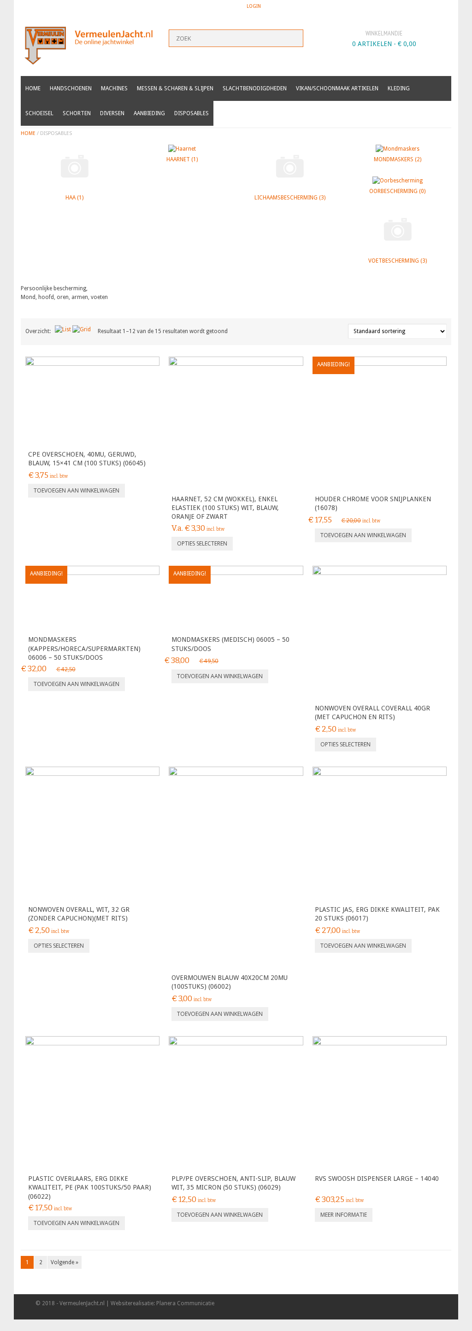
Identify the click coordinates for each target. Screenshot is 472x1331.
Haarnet (182, 159)
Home (33, 88)
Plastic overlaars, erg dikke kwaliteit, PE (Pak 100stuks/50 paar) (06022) (89, 1187)
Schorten (77, 113)
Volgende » (64, 1262)
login (254, 6)
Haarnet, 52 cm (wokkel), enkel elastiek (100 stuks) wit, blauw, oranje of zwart (225, 507)
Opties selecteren (202, 543)
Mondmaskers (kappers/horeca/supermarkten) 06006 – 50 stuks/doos (84, 648)
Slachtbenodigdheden (255, 88)
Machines (114, 88)
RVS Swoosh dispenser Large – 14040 (377, 1178)
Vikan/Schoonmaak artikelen (337, 88)
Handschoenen (71, 88)
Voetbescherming (397, 261)
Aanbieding (149, 113)
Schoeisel (39, 113)
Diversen (112, 113)
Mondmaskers (397, 159)
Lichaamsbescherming (289, 197)
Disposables (191, 113)
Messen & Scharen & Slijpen (175, 88)
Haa (74, 197)
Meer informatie (343, 1215)
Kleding (399, 88)
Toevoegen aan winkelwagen (76, 490)
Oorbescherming (397, 191)
